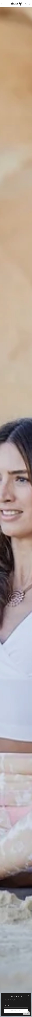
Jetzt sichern (16, 1011)
